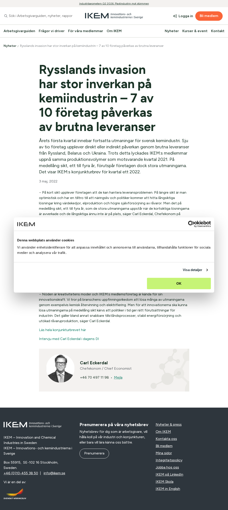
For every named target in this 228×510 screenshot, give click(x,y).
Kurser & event (195, 31)
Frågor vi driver (52, 31)
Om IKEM (114, 31)
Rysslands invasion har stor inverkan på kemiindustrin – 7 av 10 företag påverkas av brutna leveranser (92, 46)
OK (178, 283)
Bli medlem (209, 16)
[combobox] (38, 15)
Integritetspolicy (169, 460)
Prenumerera (94, 453)
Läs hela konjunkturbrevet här (62, 330)
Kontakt (217, 31)
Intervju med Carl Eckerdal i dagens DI (69, 339)
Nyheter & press (169, 424)
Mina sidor (164, 453)
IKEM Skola (164, 481)
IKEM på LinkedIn (169, 474)
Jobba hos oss (167, 467)
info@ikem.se (54, 473)
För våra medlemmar (85, 31)
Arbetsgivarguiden (19, 31)
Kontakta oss (166, 439)
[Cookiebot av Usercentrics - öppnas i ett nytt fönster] (191, 224)
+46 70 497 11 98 (94, 377)
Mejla (118, 377)
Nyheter (172, 31)
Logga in (186, 16)
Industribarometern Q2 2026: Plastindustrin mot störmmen (114, 3)
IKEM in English (168, 489)
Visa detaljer (192, 270)
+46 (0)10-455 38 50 (21, 473)
